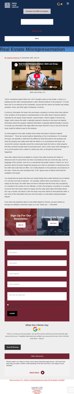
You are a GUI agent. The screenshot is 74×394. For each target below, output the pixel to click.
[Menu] (67, 3)
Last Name (10, 259)
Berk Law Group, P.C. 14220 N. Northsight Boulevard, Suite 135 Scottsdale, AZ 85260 (37, 380)
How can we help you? (14, 291)
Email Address (12, 269)
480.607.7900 (37, 31)
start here (53, 223)
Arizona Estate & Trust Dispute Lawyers (18, 5)
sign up (20, 225)
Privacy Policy (37, 392)
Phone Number (12, 280)
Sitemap (37, 393)
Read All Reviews (13, 347)
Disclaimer (37, 390)
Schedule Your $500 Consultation (37, 11)
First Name (10, 248)
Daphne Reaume (13, 58)
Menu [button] (37, 38)
